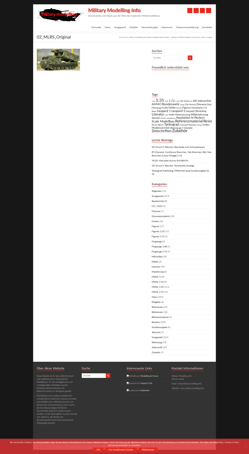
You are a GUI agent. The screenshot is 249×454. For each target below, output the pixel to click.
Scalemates (144, 391)
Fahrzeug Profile (160, 108)
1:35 (160, 100)
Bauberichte (158, 201)
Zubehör (179, 131)
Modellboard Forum (149, 376)
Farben (155, 221)
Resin (207, 121)
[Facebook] (189, 10)
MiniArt (163, 118)
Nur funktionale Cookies (121, 450)
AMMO (157, 104)
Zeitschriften (162, 131)
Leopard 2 (178, 111)
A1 (191, 101)
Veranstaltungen (149, 27)
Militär (155, 277)
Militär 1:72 (158, 292)
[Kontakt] (202, 10)
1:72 (172, 100)
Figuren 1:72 (158, 236)
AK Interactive (202, 100)
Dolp (209, 104)
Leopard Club (146, 383)
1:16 (153, 101)
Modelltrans (171, 118)
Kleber (155, 262)
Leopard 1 (164, 111)
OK (98, 450)
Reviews (156, 322)
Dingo (182, 105)
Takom (160, 125)
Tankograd (171, 124)
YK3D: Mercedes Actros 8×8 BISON (170, 161)
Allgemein (157, 191)
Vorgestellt (157, 337)
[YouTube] (196, 10)
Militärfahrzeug (182, 115)
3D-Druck (185, 101)
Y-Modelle (187, 128)
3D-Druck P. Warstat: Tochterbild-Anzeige (173, 166)
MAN (171, 115)
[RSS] (208, 10)
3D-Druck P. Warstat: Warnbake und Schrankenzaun (178, 147)
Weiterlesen (148, 450)
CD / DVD (157, 206)
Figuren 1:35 (158, 231)
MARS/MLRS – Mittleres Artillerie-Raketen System (178, 37)
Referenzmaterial (189, 121)
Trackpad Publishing (188, 125)
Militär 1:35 (158, 287)
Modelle (134, 27)
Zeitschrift (157, 347)
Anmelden (207, 27)
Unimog (199, 125)
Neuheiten (183, 117)
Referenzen (157, 307)
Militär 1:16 (158, 282)
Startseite (96, 27)
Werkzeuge (175, 128)
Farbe (172, 107)
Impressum (167, 27)
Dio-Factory (190, 105)
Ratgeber (156, 302)
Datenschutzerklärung (187, 27)
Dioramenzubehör (161, 216)
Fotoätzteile (197, 108)
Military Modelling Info (114, 10)
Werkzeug (157, 342)
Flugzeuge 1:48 (159, 246)
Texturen (156, 332)
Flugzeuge (157, 241)
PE (192, 118)
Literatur (158, 114)
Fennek (179, 108)
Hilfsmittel (157, 257)
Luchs (167, 115)
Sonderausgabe (159, 327)
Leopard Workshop (196, 111)
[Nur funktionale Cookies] (245, 446)
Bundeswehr (171, 104)
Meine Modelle (152, 37)
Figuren (186, 108)
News (108, 27)
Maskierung (158, 272)
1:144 (177, 101)
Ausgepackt (120, 27)
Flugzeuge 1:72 (159, 251)
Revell (154, 125)
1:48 (166, 101)
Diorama (201, 104)
